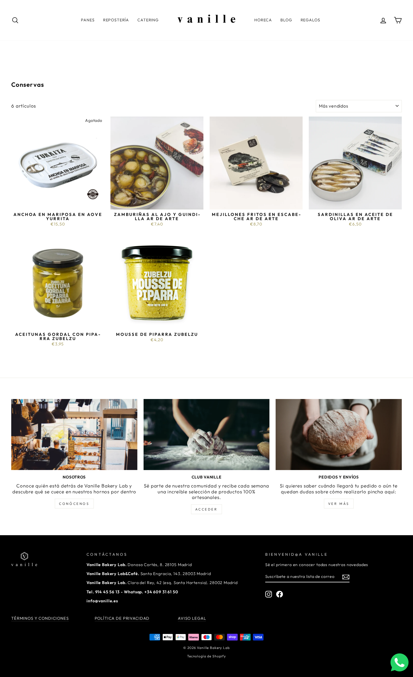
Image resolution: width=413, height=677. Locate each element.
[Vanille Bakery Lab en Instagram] (268, 594)
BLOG (286, 19)
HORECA (263, 19)
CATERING (148, 19)
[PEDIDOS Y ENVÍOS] (339, 434)
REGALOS (310, 19)
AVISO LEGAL (192, 618)
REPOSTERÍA (116, 19)
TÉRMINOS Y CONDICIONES (40, 618)
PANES (87, 19)
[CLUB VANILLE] (207, 434)
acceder (206, 509)
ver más (339, 504)
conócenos (74, 504)
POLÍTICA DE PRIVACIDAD (122, 618)
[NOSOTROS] (74, 434)
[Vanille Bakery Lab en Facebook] (279, 594)
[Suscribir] (346, 577)
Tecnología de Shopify (206, 656)
